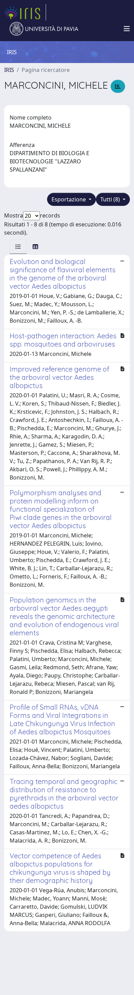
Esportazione (69, 199)
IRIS (9, 70)
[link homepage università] (44, 29)
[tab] (18, 246)
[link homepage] (25, 12)
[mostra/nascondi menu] (127, 28)
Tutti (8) (110, 199)
